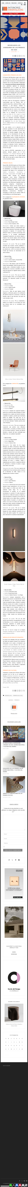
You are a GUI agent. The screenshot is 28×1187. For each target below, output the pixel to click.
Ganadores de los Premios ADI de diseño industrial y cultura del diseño (13, 770)
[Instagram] (19, 860)
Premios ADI (8, 695)
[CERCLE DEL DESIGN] (14, 993)
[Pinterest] (16, 860)
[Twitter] (12, 860)
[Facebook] (9, 860)
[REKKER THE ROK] (14, 937)
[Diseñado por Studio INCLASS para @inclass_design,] (14, 1101)
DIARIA (14, 952)
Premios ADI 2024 (17, 695)
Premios (17, 700)
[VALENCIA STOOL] (14, 1022)
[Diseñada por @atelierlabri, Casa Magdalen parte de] (14, 1075)
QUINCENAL (14, 954)
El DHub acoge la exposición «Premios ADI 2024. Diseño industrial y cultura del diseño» (14, 745)
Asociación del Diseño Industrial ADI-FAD (15, 84)
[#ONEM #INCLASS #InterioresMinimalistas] (14, 1114)
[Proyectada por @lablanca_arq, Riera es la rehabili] (14, 1140)
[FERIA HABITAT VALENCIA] (13, 14)
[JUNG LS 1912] (14, 899)
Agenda (11, 700)
